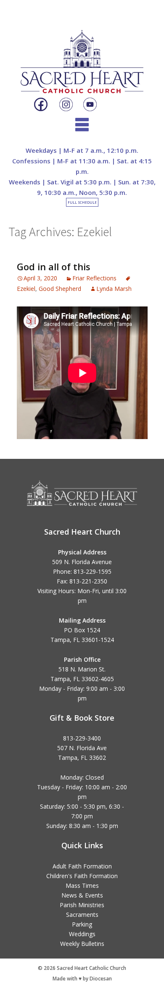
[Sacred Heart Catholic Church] (82, 54)
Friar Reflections (94, 278)
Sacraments (82, 915)
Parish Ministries (82, 905)
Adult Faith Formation (82, 866)
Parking (82, 924)
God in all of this (53, 266)
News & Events (82, 895)
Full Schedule (82, 202)
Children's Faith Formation (82, 876)
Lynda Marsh (114, 289)
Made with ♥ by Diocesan (82, 978)
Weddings (82, 934)
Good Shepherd (60, 289)
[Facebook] (40, 105)
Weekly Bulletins (82, 944)
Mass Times (82, 885)
